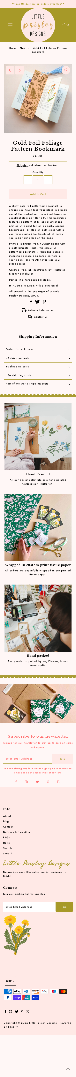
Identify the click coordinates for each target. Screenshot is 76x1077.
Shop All (8, 853)
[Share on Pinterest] (44, 303)
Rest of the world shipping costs (27, 383)
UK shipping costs (17, 358)
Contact (8, 827)
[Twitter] (37, 782)
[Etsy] (58, 782)
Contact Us (41, 317)
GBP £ (10, 981)
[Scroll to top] (68, 1069)
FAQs (6, 837)
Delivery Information (41, 310)
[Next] (19, 70)
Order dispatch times (20, 349)
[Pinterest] (48, 782)
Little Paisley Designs (43, 1023)
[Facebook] (16, 782)
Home (13, 48)
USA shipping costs (18, 375)
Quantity (38, 172)
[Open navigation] (10, 25)
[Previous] (10, 70)
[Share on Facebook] (31, 303)
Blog (6, 821)
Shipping (22, 165)
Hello (6, 843)
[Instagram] (26, 782)
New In (24, 48)
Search (7, 848)
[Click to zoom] (66, 70)
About (7, 816)
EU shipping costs (17, 366)
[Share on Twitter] (38, 303)
